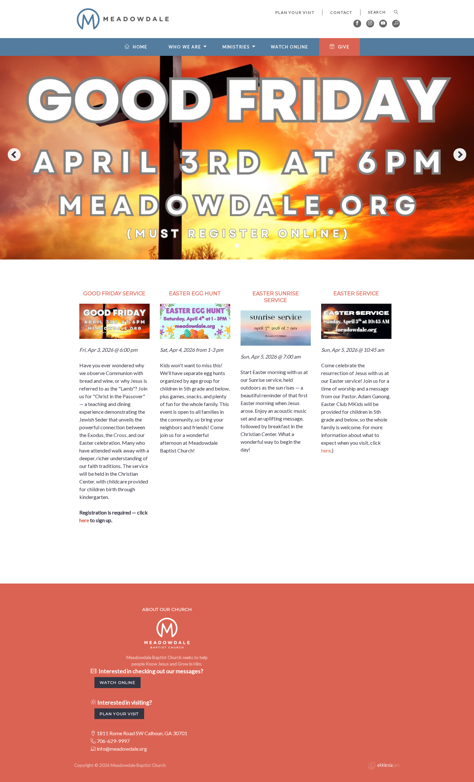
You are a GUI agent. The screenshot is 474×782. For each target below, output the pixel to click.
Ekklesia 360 (384, 766)
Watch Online (289, 47)
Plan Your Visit (294, 12)
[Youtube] (383, 23)
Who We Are (185, 47)
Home (140, 47)
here (84, 520)
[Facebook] (357, 23)
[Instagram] (370, 23)
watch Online (117, 682)
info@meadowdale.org (122, 749)
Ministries (236, 47)
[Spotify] (396, 23)
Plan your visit (119, 713)
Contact (341, 12)
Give (344, 47)
